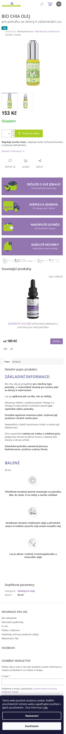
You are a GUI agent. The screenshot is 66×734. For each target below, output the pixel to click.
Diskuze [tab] (16, 361)
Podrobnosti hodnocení (47, 31)
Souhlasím (32, 726)
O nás (5, 626)
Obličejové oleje (26, 590)
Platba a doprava (11, 630)
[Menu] (59, 4)
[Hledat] (42, 4)
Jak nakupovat (9, 617)
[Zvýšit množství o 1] (13, 131)
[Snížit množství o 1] (13, 135)
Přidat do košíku (30, 133)
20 (11, 348)
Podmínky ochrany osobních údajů (20, 634)
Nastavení (31, 716)
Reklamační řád (10, 638)
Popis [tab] (7, 361)
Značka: (13, 34)
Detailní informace (11, 151)
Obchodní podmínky (12, 622)
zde (45, 707)
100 (5, 348)
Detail (56, 341)
